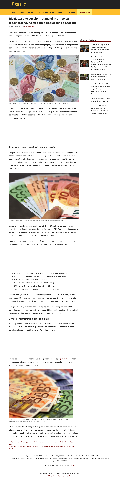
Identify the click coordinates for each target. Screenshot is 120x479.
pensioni (63, 359)
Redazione (69, 476)
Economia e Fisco (85, 12)
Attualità (30, 12)
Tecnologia (71, 12)
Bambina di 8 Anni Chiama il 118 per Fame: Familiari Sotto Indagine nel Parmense (101, 76)
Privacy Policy (52, 476)
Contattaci (73, 465)
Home (13, 12)
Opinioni (21, 12)
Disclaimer (61, 476)
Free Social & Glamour (46, 12)
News (60, 12)
